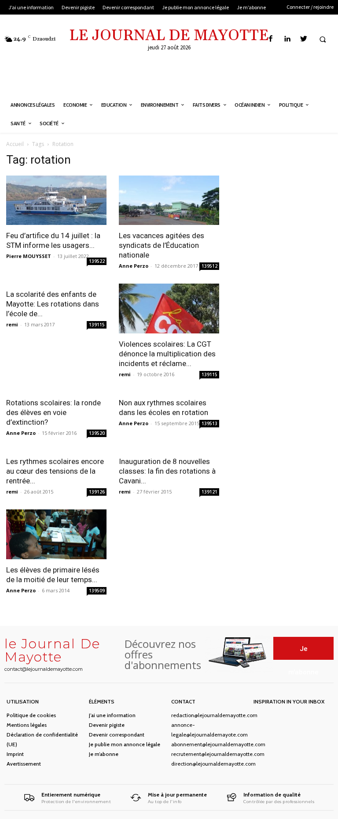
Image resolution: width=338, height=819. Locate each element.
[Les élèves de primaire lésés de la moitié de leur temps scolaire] (56, 534)
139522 (97, 261)
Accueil (15, 144)
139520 (97, 433)
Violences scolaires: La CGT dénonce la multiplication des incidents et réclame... (167, 354)
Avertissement (24, 763)
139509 (97, 590)
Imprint (15, 754)
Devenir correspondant (116, 734)
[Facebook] (271, 39)
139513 (209, 423)
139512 (209, 266)
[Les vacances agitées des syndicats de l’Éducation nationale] (169, 200)
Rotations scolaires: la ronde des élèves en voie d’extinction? (53, 412)
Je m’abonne (103, 754)
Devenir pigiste (107, 725)
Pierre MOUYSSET (28, 256)
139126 (97, 492)
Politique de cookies (31, 715)
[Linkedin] (287, 39)
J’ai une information (112, 715)
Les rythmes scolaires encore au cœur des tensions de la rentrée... (55, 471)
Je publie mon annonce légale (124, 744)
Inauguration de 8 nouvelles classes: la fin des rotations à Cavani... (167, 471)
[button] (323, 39)
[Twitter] (303, 39)
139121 (209, 492)
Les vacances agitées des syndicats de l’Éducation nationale (161, 245)
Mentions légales (27, 725)
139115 (97, 325)
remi (12, 324)
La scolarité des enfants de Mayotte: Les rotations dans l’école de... (52, 304)
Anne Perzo (133, 265)
